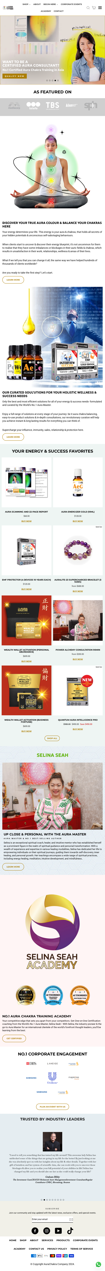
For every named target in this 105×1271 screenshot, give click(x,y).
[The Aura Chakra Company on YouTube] (58, 1230)
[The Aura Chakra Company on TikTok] (70, 1230)
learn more (13, 437)
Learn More (13, 280)
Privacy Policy (57, 1249)
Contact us (36, 1249)
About (34, 1240)
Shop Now (12, 76)
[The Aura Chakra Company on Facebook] (34, 1230)
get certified (14, 1038)
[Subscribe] (71, 1219)
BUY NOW (26, 521)
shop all (52, 738)
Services (47, 1240)
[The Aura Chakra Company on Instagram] (46, 1230)
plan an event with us (52, 1107)
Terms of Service (81, 1249)
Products (63, 1240)
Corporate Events (85, 1240)
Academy (19, 1249)
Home (12, 1240)
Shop (23, 1240)
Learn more (13, 867)
